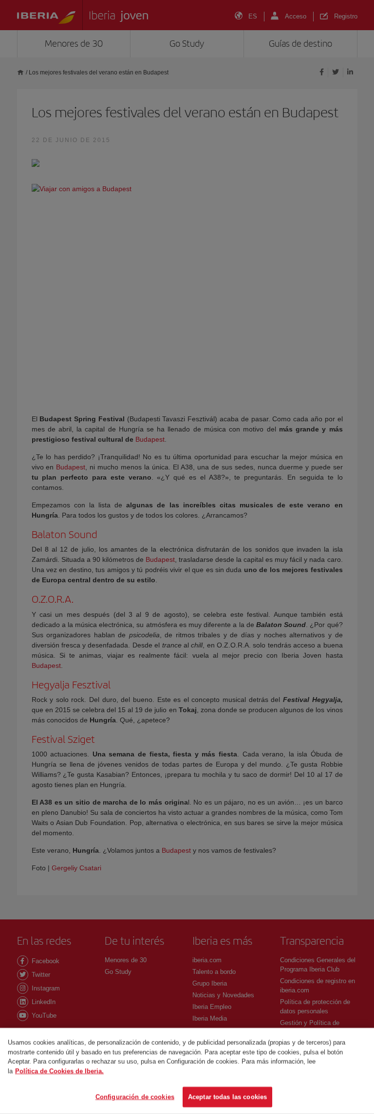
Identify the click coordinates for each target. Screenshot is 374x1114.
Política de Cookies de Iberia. (59, 1071)
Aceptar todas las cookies (227, 1096)
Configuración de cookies (134, 1096)
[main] (187, 1071)
